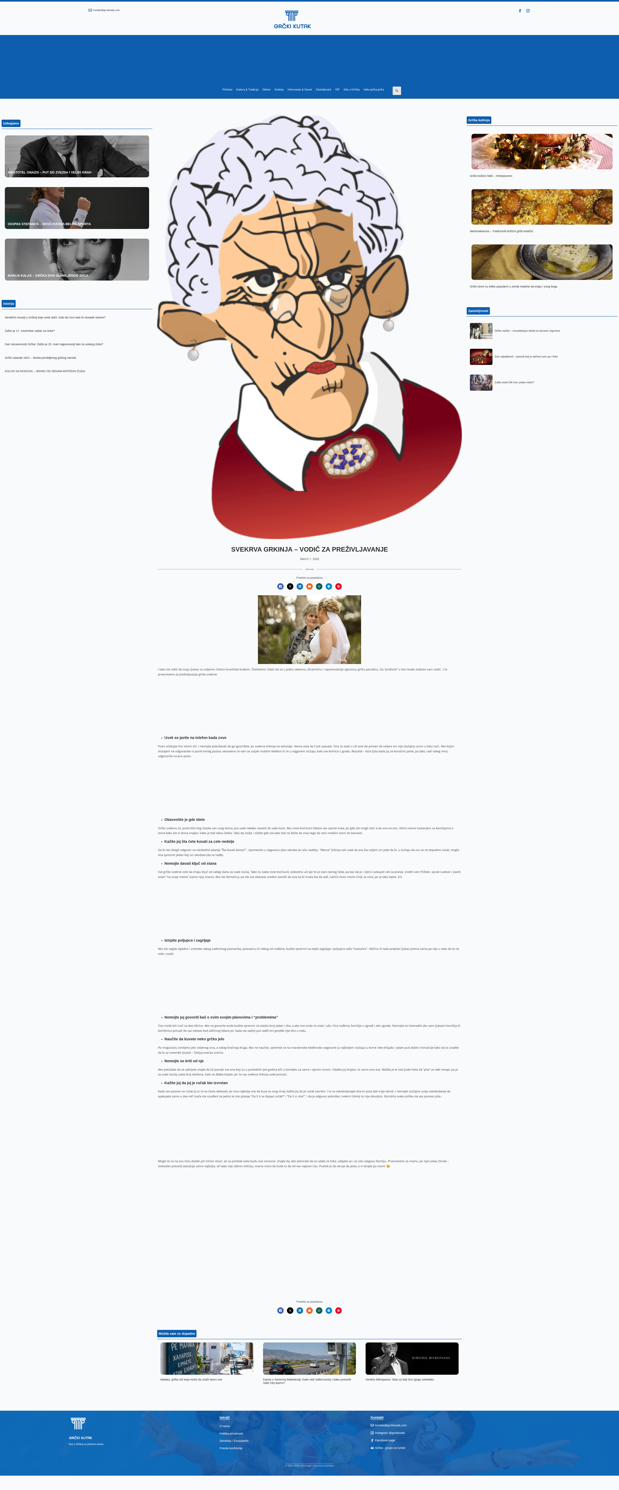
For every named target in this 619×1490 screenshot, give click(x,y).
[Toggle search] (397, 91)
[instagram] (528, 11)
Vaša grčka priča (374, 89)
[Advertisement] (309, 57)
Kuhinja (279, 89)
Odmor (266, 89)
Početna (227, 89)
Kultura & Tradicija (247, 89)
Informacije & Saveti (300, 89)
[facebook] (520, 11)
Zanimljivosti (323, 89)
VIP (337, 89)
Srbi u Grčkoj (351, 89)
